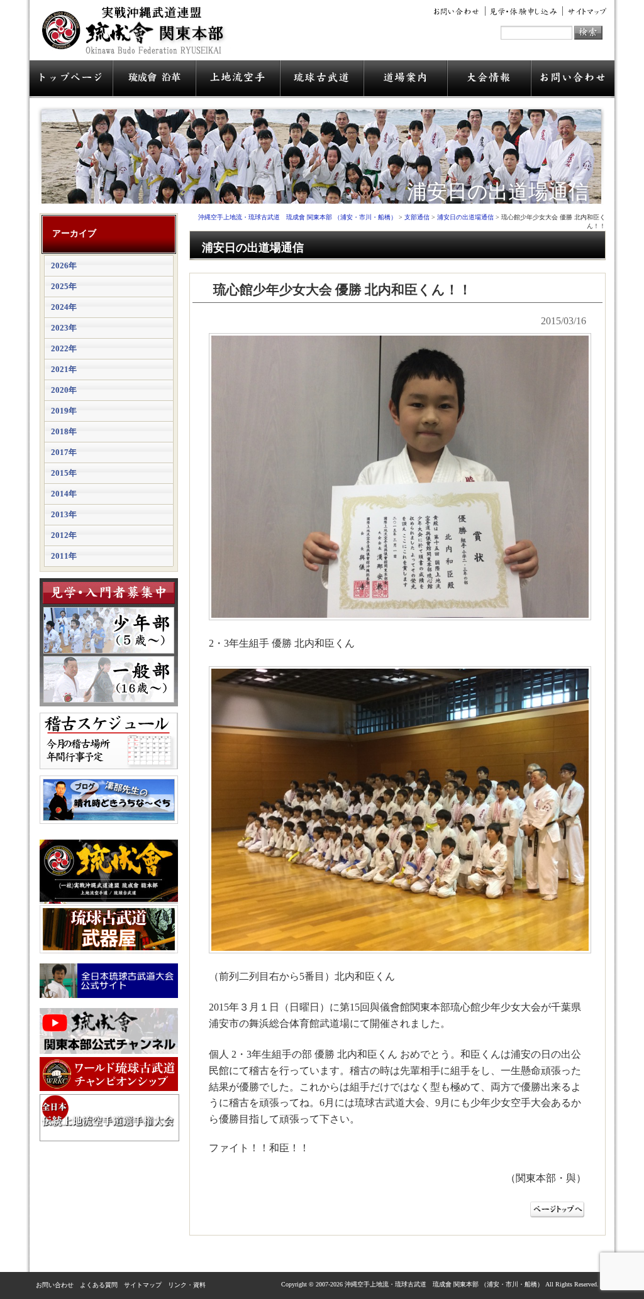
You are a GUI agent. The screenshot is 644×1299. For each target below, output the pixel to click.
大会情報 (489, 79)
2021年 (64, 369)
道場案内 (405, 79)
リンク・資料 (187, 1284)
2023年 (64, 327)
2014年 (64, 493)
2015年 (64, 473)
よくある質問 (99, 1284)
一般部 (109, 679)
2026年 (64, 265)
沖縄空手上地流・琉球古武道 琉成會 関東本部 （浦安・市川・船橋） (136, 35)
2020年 (64, 390)
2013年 (64, 514)
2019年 (64, 410)
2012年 (64, 535)
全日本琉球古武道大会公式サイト (109, 980)
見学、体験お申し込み (524, 11)
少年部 (109, 630)
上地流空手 (238, 79)
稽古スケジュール (109, 741)
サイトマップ (585, 11)
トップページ (71, 79)
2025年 (64, 286)
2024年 (64, 307)
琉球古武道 (322, 79)
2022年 (64, 348)
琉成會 (154, 79)
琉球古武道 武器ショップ (109, 929)
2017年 (64, 452)
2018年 (64, 431)
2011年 (64, 556)
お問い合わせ (458, 11)
